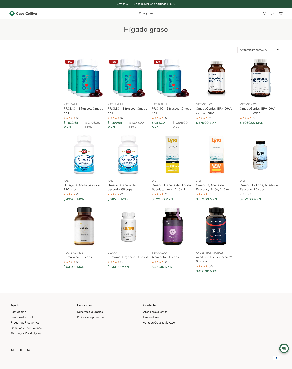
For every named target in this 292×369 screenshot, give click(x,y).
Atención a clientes (155, 311)
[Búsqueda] (265, 13)
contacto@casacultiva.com (160, 322)
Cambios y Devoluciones (26, 328)
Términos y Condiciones (26, 333)
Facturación (18, 311)
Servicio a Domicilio (23, 317)
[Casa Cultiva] (23, 13)
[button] (281, 13)
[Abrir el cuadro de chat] (284, 348)
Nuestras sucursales (90, 311)
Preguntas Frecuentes (25, 322)
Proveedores (151, 317)
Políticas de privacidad (91, 317)
